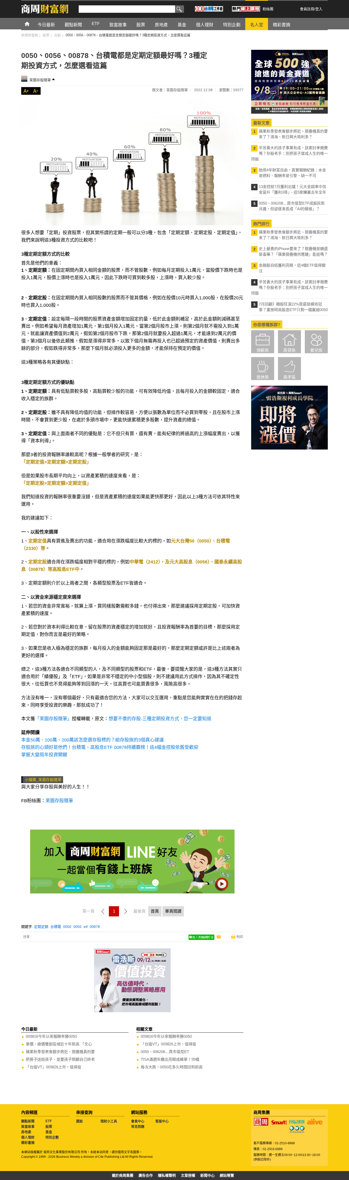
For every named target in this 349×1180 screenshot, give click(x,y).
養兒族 (316, 350)
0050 (67, 927)
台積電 (55, 927)
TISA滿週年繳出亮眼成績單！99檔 (170, 1059)
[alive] (314, 1122)
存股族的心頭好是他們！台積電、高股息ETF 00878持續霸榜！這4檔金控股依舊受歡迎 (109, 747)
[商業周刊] (261, 1122)
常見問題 (137, 1126)
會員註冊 (307, 9)
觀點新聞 (27, 1121)
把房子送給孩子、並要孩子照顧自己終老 (60, 1059)
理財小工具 (108, 1121)
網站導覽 (227, 1175)
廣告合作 (145, 1175)
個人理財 (27, 1137)
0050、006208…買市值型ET (165, 1051)
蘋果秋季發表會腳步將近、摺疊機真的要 (60, 1051)
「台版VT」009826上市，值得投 (53, 1067)
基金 (48, 1132)
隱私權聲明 (167, 1175)
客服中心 (162, 1121)
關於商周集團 (122, 1175)
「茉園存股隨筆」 (53, 718)
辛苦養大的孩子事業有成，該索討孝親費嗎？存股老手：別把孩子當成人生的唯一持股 (289, 153)
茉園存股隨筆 (40, 80)
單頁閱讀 (173, 911)
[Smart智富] (279, 1122)
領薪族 (263, 350)
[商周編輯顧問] (297, 1129)
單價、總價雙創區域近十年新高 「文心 (59, 1044)
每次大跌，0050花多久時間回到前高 (172, 1067)
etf (86, 927)
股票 (48, 1126)
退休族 (263, 377)
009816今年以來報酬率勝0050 (51, 1036)
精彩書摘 (27, 1142)
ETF (48, 1121)
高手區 (289, 377)
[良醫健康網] (297, 1122)
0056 (77, 927)
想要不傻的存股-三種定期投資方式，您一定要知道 (160, 718)
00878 (95, 927)
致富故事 (27, 1126)
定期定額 (41, 927)
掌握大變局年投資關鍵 (44, 754)
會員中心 (137, 1121)
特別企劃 (52, 1137)
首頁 (31, 23)
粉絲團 (268, 9)
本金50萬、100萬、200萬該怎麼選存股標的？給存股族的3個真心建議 (92, 739)
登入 (318, 9)
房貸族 (289, 350)
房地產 (26, 1132)
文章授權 (188, 1175)
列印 (239, 937)
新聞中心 (207, 1175)
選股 (79, 1121)
